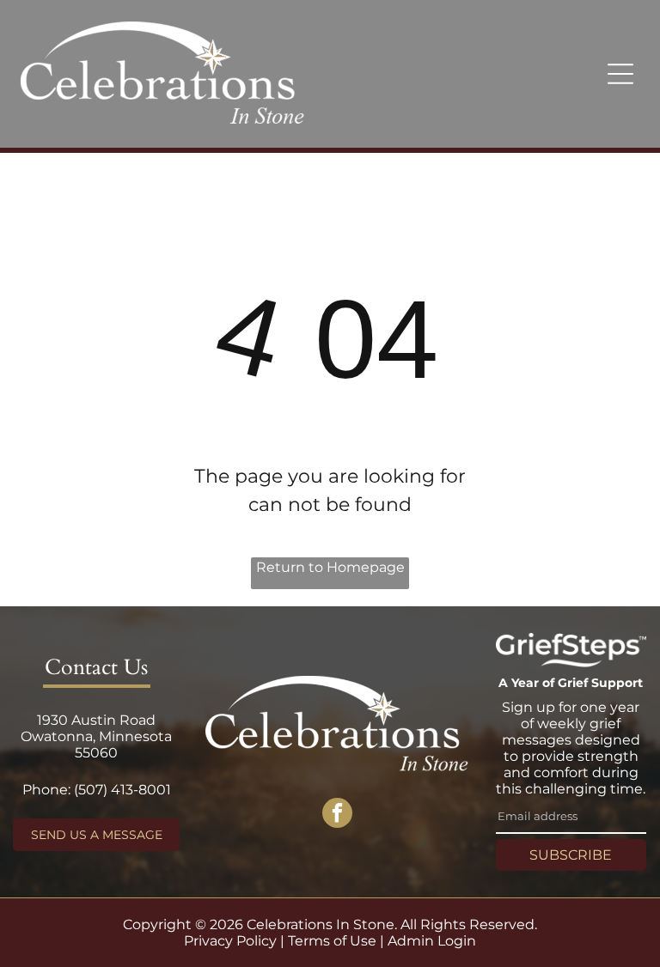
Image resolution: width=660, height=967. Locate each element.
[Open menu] (620, 74)
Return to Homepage (330, 567)
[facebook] (337, 815)
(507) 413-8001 (122, 790)
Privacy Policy (230, 941)
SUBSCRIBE (570, 855)
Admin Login (432, 941)
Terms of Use (332, 941)
